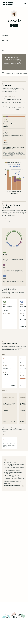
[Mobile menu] (25, 3)
